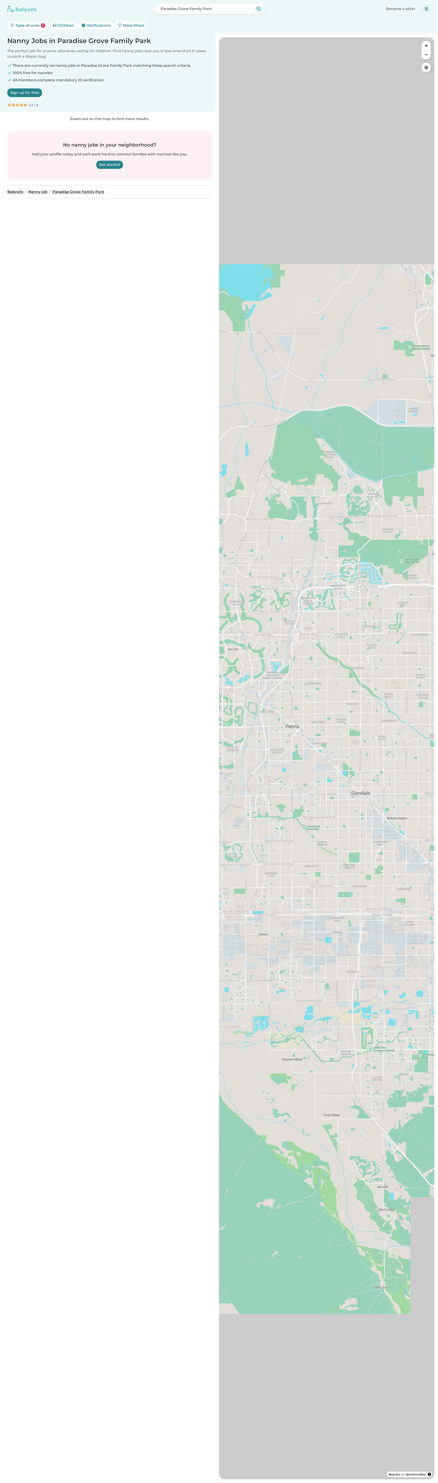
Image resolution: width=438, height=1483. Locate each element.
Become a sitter (400, 9)
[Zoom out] (426, 54)
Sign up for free (24, 92)
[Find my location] (426, 67)
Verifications (98, 25)
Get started (109, 164)
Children (65, 25)
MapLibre (394, 1474)
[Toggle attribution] (429, 1474)
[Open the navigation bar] (426, 9)
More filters (133, 25)
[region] (326, 758)
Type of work (29, 25)
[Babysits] (21, 9)
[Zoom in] (426, 45)
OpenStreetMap (415, 1474)
